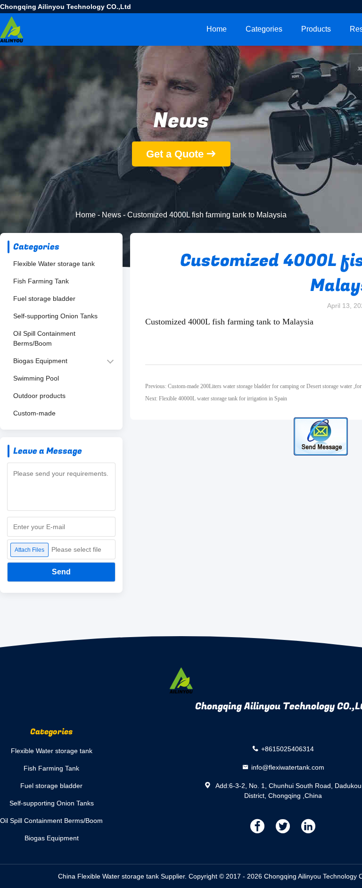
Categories (264, 29)
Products (316, 29)
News (111, 215)
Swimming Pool (36, 378)
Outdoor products (39, 395)
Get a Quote (175, 154)
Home (216, 29)
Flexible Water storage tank (54, 263)
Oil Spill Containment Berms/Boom (44, 338)
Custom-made (34, 413)
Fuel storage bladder (44, 298)
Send (61, 572)
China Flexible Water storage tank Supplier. (123, 876)
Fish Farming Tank (41, 281)
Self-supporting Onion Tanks (55, 316)
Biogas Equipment (40, 361)
